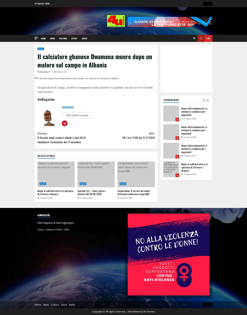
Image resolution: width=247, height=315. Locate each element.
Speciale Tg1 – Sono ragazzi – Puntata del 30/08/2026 (96, 174)
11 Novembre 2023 (58, 72)
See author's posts (77, 115)
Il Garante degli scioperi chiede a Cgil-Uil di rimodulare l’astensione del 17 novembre (61, 137)
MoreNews (134, 311)
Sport (74, 38)
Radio (84, 38)
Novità (40, 49)
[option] (186, 115)
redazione (44, 72)
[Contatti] (205, 3)
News (52, 38)
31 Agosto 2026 (46, 198)
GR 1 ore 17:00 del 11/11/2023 (138, 135)
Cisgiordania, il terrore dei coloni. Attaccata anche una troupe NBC (136, 174)
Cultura (63, 38)
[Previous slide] (204, 100)
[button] (36, 38)
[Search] (194, 38)
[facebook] (210, 3)
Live (208, 38)
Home (43, 38)
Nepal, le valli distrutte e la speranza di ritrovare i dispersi (56, 174)
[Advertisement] (186, 69)
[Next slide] (208, 100)
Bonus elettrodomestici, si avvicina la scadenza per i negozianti (171, 113)
